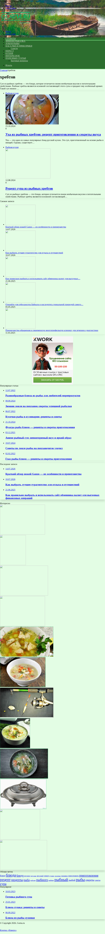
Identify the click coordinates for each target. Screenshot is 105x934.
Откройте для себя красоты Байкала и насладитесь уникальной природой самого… (44, 304)
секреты (89, 880)
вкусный (40, 876)
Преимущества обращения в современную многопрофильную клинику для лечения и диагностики (51, 330)
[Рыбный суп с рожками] (22, 625)
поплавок (64, 876)
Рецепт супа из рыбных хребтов (29, 188)
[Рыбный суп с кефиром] (15, 747)
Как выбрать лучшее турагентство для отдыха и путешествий (34, 253)
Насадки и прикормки (18, 46)
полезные (58, 876)
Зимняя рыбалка (15, 41)
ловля (46, 876)
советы (97, 880)
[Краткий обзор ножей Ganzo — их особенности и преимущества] (20, 224)
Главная (3, 70)
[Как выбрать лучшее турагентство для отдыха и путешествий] (20, 250)
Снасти (14, 48)
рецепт (5, 880)
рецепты (17, 880)
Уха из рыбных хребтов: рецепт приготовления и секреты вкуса (53, 134)
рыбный (61, 879)
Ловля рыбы (12, 43)
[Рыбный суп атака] (23, 686)
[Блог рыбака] (15, 27)
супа (3, 884)
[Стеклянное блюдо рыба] (23, 808)
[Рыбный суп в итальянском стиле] (13, 564)
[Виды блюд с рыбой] (22, 534)
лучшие (51, 876)
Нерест (9, 51)
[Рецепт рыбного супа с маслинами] (24, 595)
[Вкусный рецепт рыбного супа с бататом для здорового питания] (24, 778)
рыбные (51, 880)
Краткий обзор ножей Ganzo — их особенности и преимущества (35, 227)
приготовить (73, 876)
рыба (27, 880)
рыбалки (33, 880)
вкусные (33, 876)
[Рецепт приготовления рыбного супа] (20, 839)
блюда (11, 875)
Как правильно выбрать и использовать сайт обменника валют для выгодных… (42, 278)
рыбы (80, 880)
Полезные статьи (15, 58)
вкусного (27, 876)
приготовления (88, 875)
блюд (2, 875)
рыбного (42, 880)
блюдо (20, 875)
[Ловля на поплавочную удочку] (26, 717)
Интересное (12, 56)
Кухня (9, 53)
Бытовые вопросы (19, 60)
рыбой (72, 880)
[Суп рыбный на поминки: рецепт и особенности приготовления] (26, 656)
